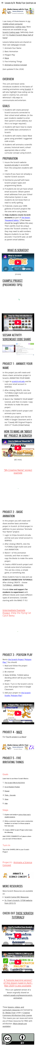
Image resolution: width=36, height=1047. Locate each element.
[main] (18, 45)
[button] (2, 2)
